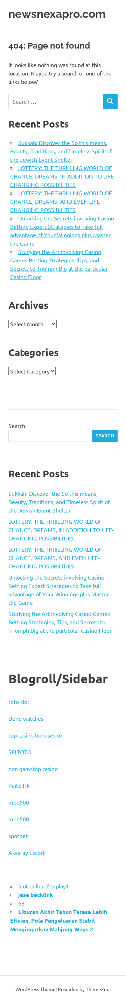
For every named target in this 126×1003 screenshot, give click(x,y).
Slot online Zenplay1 (43, 885)
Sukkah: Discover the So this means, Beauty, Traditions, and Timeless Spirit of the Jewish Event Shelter (61, 151)
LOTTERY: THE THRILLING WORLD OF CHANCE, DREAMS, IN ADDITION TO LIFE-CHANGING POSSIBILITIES (62, 176)
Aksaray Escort (26, 852)
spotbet (18, 835)
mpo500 (18, 802)
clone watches (25, 718)
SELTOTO (19, 751)
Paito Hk (18, 785)
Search (16, 425)
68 (21, 903)
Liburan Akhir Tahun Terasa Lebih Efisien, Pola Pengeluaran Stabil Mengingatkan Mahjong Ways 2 (58, 920)
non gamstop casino (33, 768)
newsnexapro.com (57, 13)
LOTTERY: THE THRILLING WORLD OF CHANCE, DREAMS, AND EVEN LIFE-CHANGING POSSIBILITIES (61, 201)
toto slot (18, 701)
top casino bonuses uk (35, 735)
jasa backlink (35, 894)
